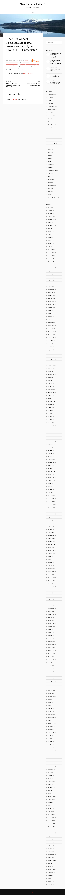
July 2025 (50, 237)
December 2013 (51, 650)
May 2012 (50, 708)
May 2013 (50, 671)
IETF (49, 137)
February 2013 (51, 681)
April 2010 (50, 778)
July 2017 (50, 520)
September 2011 (51, 732)
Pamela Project (51, 164)
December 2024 (51, 258)
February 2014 (51, 644)
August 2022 (51, 340)
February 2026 (51, 219)
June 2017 (50, 523)
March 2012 (50, 714)
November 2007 (51, 863)
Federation (50, 115)
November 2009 (51, 790)
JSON (49, 152)
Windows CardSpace (52, 197)
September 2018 (51, 477)
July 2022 (50, 343)
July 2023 (50, 310)
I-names (49, 134)
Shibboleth (50, 179)
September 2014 (51, 623)
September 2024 (51, 267)
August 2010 (51, 769)
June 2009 (50, 805)
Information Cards (52, 140)
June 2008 (50, 842)
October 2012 (51, 693)
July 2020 (50, 410)
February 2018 (51, 498)
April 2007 (50, 884)
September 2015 (51, 586)
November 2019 (51, 435)
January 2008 (51, 857)
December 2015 (51, 577)
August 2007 (51, 872)
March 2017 (50, 532)
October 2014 (51, 620)
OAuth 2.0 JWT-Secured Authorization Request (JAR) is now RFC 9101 (13, 85)
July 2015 (50, 593)
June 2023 (50, 313)
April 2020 (50, 419)
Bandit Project (51, 94)
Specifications (51, 185)
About (32, 12)
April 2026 (50, 213)
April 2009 (50, 811)
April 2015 (50, 602)
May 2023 (50, 316)
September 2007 (51, 869)
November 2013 (51, 653)
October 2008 (51, 829)
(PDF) (31, 73)
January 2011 (51, 754)
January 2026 (51, 222)
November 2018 (51, 471)
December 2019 (51, 431)
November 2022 (51, 334)
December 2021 (51, 365)
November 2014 (51, 617)
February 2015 (51, 608)
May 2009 (50, 808)
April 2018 (50, 492)
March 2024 (50, 286)
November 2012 (51, 690)
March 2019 (50, 459)
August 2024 (51, 270)
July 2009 (50, 802)
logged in (15, 99)
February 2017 (51, 535)
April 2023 (50, 319)
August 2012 (51, 699)
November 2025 (51, 228)
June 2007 (50, 878)
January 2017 (51, 538)
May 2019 (50, 453)
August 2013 (51, 662)
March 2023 (50, 322)
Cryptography (51, 106)
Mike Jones (10, 55)
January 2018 (51, 501)
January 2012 (51, 720)
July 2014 (50, 629)
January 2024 (51, 292)
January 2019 (51, 465)
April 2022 (50, 352)
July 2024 (50, 274)
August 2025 (51, 234)
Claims (49, 100)
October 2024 (51, 264)
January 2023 (51, 328)
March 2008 (50, 851)
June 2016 (50, 559)
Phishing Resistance (52, 170)
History (49, 127)
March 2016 (50, 568)
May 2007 (50, 881)
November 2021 (51, 368)
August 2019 (51, 444)
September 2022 (51, 337)
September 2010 (51, 766)
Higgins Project (51, 124)
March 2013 (50, 678)
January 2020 (51, 428)
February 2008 (51, 854)
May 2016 (50, 562)
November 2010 (51, 760)
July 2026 (50, 207)
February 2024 (51, 289)
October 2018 (51, 474)
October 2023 (51, 301)
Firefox (49, 121)
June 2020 (50, 413)
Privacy (49, 173)
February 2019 (51, 462)
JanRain (49, 149)
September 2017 (51, 514)
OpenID (36, 55)
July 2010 (50, 772)
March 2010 (50, 781)
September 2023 (51, 304)
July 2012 (50, 702)
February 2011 (51, 750)
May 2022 (50, 349)
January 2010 (51, 784)
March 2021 (50, 389)
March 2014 (50, 641)
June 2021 (50, 380)
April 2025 (50, 246)
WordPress (29, 892)
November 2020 (51, 401)
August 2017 (51, 517)
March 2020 (50, 422)
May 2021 (50, 383)
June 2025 (50, 240)
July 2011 (50, 735)
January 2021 (51, 395)
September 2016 (51, 550)
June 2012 (50, 705)
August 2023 (51, 307)
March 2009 (50, 814)
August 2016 (51, 553)
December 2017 (51, 504)
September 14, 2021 (22, 55)
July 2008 (50, 839)
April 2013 (50, 675)
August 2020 (51, 407)
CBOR (49, 97)
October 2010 (51, 763)
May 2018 (50, 489)
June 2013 (50, 668)
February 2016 (51, 571)
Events (32, 55)
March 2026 (50, 216)
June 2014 (50, 632)
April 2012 (50, 711)
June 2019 (50, 450)
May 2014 (50, 635)
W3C (49, 194)
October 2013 (51, 656)
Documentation (51, 109)
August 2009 (51, 799)
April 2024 (50, 283)
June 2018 (50, 486)
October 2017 (51, 510)
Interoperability (51, 143)
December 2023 (51, 295)
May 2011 (50, 741)
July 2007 (50, 875)
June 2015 (50, 596)
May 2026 (50, 210)
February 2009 (51, 817)
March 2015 (50, 605)
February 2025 (51, 252)
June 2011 (50, 738)
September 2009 (51, 796)
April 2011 (50, 744)
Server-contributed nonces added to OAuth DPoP (33, 84)
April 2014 (50, 638)
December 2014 (51, 614)
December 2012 (51, 687)
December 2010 (51, 756)
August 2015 (51, 589)
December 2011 (51, 723)
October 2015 (51, 583)
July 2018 (50, 483)
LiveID (49, 155)
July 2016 (50, 556)
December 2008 (51, 823)
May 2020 (50, 416)
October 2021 (51, 371)
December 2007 (51, 860)
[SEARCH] (60, 42)
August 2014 (51, 626)
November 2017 (51, 507)
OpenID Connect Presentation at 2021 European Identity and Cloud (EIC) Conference (21, 44)
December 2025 (51, 225)
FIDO (49, 118)
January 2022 (51, 362)
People (49, 167)
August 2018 (51, 480)
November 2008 (51, 826)
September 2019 (51, 441)
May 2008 (50, 845)
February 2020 (51, 425)
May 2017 (50, 526)
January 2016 (51, 574)
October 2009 (51, 793)
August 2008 (51, 835)
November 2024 (51, 261)
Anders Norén (41, 892)
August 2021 (51, 377)
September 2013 (51, 659)
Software (50, 182)
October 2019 (51, 438)
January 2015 (51, 611)
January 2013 (51, 684)
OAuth (49, 158)
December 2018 (51, 468)
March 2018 (50, 495)
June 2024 (50, 277)
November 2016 (51, 544)
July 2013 (50, 665)
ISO (49, 146)
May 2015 (50, 599)
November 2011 (51, 726)
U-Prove (50, 191)
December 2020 (51, 398)
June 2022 (50, 346)
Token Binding (51, 188)
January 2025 (51, 255)
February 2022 (51, 359)
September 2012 (51, 696)
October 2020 (51, 404)
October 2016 (51, 547)
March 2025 (50, 249)
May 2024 (50, 280)
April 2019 (50, 456)
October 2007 (51, 866)
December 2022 (51, 331)
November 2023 (51, 298)
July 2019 (50, 447)
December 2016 (51, 541)
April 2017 (50, 529)
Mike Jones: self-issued (32, 3)
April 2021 (50, 386)
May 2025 (50, 243)
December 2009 (51, 787)
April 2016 (50, 565)
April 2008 (50, 848)
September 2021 (51, 374)
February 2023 (51, 325)
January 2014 (51, 647)
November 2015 (51, 580)
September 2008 (51, 832)
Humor (49, 130)
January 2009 (51, 820)
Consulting (50, 103)
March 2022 (50, 356)
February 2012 (51, 717)
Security (49, 176)
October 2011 (51, 729)
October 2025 (51, 231)
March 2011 (50, 747)
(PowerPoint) (26, 73)
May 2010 (50, 775)
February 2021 (51, 392)
